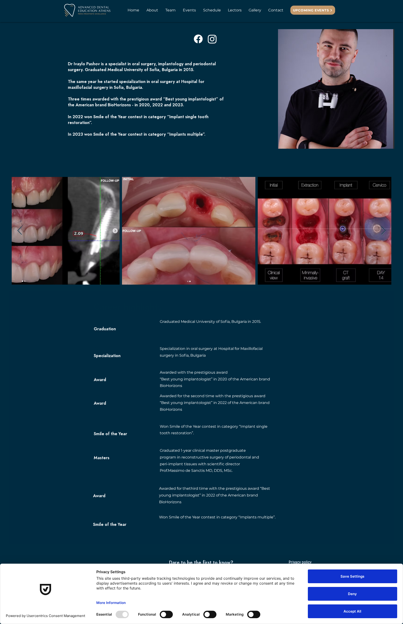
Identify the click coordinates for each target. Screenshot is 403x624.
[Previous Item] (19, 230)
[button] (170, 10)
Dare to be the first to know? (201, 562)
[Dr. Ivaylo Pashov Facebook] (198, 39)
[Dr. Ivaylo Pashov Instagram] (212, 39)
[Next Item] (383, 230)
